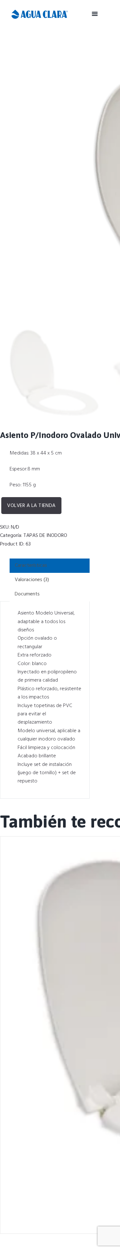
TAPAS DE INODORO (45, 535)
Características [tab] (31, 565)
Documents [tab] (27, 594)
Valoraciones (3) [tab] (32, 580)
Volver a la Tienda (31, 506)
